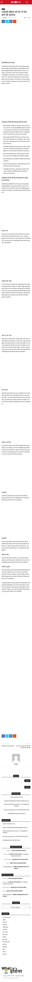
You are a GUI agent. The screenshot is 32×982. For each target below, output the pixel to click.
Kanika (5, 17)
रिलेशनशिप (5, 947)
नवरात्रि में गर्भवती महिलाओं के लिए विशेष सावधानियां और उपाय (16, 801)
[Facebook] (3, 21)
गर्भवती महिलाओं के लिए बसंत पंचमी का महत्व (16, 813)
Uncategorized (6, 917)
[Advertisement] (16, 43)
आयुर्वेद (4, 920)
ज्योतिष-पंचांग (5, 927)
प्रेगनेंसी (7, 6)
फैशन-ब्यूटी (5, 939)
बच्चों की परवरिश (6, 942)
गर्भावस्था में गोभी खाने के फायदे (17, 797)
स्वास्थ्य (4, 951)
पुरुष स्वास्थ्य (5, 932)
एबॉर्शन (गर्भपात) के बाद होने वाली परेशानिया (18, 863)
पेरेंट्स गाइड (5, 934)
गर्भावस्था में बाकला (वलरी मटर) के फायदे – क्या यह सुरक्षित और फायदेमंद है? (16, 805)
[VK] (10, 21)
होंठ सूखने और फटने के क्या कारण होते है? (20, 859)
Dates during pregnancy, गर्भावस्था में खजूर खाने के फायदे (16, 809)
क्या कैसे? (4, 922)
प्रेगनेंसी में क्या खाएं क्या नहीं (8, 746)
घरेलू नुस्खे (5, 924)
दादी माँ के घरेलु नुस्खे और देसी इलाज (19, 850)
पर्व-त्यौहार (5, 929)
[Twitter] (7, 21)
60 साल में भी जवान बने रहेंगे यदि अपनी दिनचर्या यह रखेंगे (23, 746)
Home (3, 6)
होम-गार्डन (5, 954)
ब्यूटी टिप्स (5, 944)
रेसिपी (4, 949)
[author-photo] (16, 761)
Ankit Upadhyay (7, 866)
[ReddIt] (14, 21)
